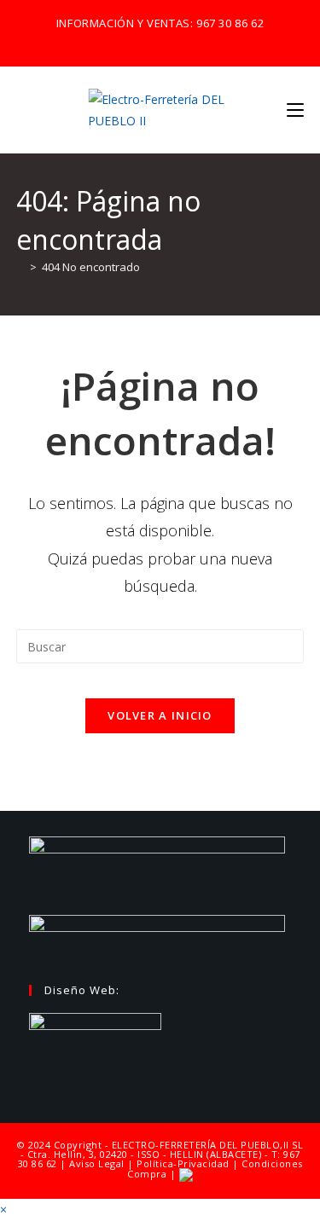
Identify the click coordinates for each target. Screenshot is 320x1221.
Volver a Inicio (160, 715)
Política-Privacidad (183, 1163)
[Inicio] (20, 267)
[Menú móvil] (295, 109)
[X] (131, 41)
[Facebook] (148, 41)
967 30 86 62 (230, 23)
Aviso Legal (97, 1163)
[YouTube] (187, 41)
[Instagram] (167, 41)
